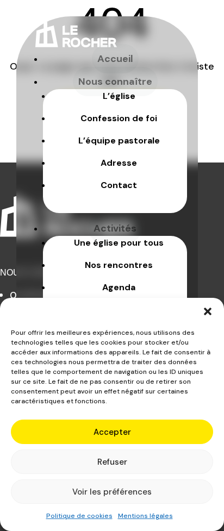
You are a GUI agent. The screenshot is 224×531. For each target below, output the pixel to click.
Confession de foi (118, 118)
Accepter (112, 432)
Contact (119, 185)
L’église (119, 96)
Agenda (118, 287)
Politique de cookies (79, 515)
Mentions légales (145, 515)
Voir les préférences (112, 491)
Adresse (119, 162)
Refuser (112, 462)
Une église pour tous (119, 242)
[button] (207, 311)
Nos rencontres (119, 265)
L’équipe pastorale (119, 140)
